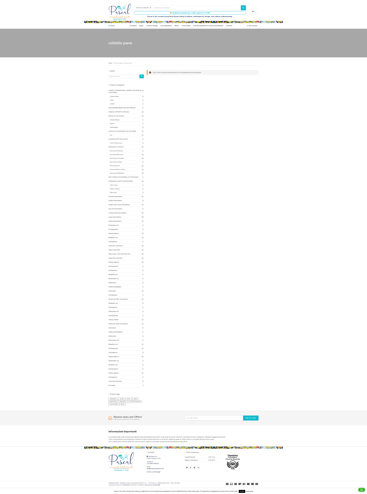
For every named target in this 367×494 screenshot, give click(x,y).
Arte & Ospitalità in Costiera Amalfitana (208, 26)
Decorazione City (115, 166)
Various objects (113, 233)
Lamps (112, 100)
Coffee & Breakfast (114, 287)
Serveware (112, 291)
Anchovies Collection (115, 246)
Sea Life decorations (115, 209)
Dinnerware (112, 283)
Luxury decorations (114, 217)
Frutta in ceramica (115, 189)
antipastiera (113, 399)
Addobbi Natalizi (114, 120)
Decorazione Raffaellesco (117, 173)
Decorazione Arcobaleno (117, 158)
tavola (122, 404)
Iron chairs (111, 385)
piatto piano (123, 401)
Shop (141, 26)
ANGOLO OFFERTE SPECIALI (118, 112)
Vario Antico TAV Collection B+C (119, 254)
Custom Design (152, 26)
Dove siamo (186, 26)
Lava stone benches (115, 381)
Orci (111, 135)
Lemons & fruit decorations (117, 213)
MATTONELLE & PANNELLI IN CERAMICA (123, 177)
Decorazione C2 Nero (116, 162)
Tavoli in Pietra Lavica (116, 143)
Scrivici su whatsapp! (153, 472)
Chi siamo (133, 26)
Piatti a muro (113, 192)
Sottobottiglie (114, 127)
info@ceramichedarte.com (155, 469)
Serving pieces (113, 229)
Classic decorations (114, 221)
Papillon (112, 124)
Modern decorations (115, 201)
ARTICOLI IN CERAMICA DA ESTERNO (122, 131)
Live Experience (166, 26)
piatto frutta (113, 401)
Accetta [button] (242, 491)
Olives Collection (114, 250)
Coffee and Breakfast (115, 332)
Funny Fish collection (115, 258)
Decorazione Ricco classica (117, 169)
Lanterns (112, 104)
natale (135, 399)
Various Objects (113, 262)
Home (112, 26)
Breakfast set (113, 237)
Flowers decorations (115, 196)
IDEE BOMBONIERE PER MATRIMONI (121, 108)
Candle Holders (114, 96)
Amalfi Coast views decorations (119, 205)
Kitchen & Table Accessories (118, 299)
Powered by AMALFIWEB (152, 485)
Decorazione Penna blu (116, 151)
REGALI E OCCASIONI (116, 116)
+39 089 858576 (153, 463)
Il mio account (252, 26)
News (177, 26)
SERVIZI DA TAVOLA (116, 147)
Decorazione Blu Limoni (116, 154)
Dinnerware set (113, 225)
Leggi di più (249, 491)
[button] (361, 490)
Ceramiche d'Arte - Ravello (116, 483)
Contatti (229, 26)
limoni (128, 399)
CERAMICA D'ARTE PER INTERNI (120, 181)
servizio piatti (113, 404)
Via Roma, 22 (152, 457)
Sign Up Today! (250, 418)
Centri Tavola (114, 185)
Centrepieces (112, 242)
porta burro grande (135, 401)
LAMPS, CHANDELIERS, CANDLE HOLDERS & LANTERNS (124, 91)
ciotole (122, 399)
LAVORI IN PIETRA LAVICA (118, 139)
